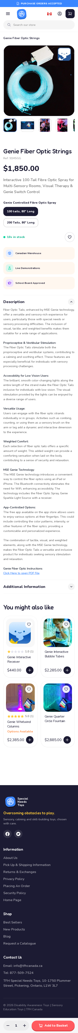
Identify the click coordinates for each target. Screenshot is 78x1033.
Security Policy (14, 893)
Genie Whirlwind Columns (19, 724)
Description (14, 301)
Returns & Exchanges (19, 872)
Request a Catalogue (19, 943)
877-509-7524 (21, 973)
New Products (14, 929)
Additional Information (24, 586)
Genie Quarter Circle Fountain (55, 718)
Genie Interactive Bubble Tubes (56, 654)
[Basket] (70, 13)
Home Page (12, 900)
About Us (10, 858)
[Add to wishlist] (29, 624)
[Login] (59, 13)
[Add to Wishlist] (70, 237)
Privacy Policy (13, 879)
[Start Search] (9, 25)
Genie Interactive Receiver (19, 659)
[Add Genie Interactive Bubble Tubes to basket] (67, 670)
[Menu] (7, 13)
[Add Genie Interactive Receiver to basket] (29, 670)
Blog (7, 936)
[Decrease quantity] (7, 1026)
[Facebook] (7, 834)
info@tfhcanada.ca (28, 966)
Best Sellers (12, 922)
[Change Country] (49, 13)
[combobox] (42, 25)
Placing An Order (16, 886)
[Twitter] (18, 834)
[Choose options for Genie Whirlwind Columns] (29, 740)
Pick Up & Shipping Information (27, 865)
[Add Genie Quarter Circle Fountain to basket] (67, 740)
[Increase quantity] (24, 1026)
